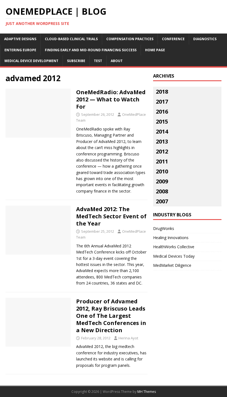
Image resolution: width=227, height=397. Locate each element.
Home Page (155, 50)
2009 (162, 181)
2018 (162, 91)
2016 (162, 111)
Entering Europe (20, 50)
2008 (162, 191)
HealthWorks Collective (173, 246)
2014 (162, 131)
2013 (162, 141)
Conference (173, 39)
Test (98, 60)
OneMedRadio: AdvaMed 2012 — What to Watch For (111, 99)
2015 (162, 121)
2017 (162, 101)
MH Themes (146, 391)
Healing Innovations (171, 237)
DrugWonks (163, 228)
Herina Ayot (128, 337)
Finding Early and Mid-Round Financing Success (90, 50)
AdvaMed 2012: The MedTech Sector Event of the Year (111, 216)
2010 (162, 171)
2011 (162, 161)
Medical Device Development (31, 60)
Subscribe (76, 60)
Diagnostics (204, 39)
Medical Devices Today (174, 256)
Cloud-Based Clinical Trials (71, 39)
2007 (162, 201)
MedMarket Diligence (172, 265)
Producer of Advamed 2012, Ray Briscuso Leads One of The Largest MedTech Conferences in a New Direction (111, 316)
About (117, 60)
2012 (162, 151)
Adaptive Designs (20, 39)
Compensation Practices (129, 39)
